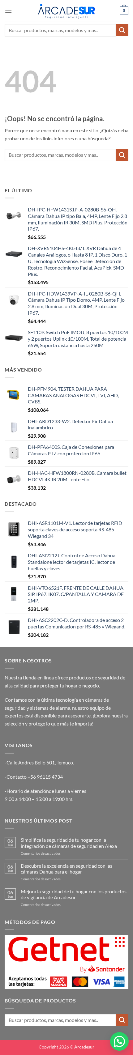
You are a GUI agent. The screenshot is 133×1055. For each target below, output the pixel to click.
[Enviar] (122, 30)
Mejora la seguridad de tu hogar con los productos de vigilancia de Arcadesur (74, 894)
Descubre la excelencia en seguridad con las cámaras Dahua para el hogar (66, 868)
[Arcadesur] (66, 10)
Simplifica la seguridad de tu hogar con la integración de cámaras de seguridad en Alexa (69, 843)
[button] (8, 10)
